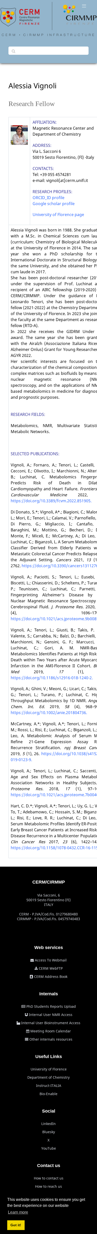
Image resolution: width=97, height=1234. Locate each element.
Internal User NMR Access (50, 1014)
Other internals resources (50, 1039)
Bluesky (48, 1131)
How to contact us (48, 1178)
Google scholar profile (54, 203)
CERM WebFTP (51, 968)
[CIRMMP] (48, 19)
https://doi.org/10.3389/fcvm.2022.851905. (51, 501)
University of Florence (49, 1069)
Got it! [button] (15, 1225)
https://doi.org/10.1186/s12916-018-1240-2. (52, 677)
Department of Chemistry (48, 1077)
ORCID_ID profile (48, 197)
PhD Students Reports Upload (51, 1006)
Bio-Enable (48, 1093)
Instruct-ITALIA (48, 1085)
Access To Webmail (51, 960)
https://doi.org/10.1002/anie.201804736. (49, 712)
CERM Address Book (50, 976)
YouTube (48, 1148)
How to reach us (48, 1186)
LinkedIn (48, 1123)
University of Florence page (58, 214)
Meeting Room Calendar (50, 1031)
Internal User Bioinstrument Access (50, 1022)
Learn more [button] (18, 1212)
